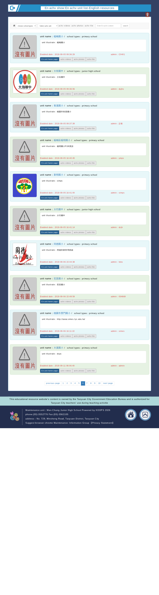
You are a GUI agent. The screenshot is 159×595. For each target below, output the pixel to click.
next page (108, 383)
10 (99, 383)
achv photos (77, 26)
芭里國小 (58, 278)
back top (145, 415)
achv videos (64, 26)
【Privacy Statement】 (102, 423)
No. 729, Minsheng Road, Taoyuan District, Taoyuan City (68, 418)
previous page (53, 383)
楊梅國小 (58, 36)
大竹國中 (58, 209)
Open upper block (147, 14)
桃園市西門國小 (62, 313)
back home (131, 415)
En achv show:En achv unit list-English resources (79, 7)
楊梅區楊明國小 (62, 140)
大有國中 (58, 71)
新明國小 (58, 175)
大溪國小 (58, 348)
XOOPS (100, 410)
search (125, 26)
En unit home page (49, 59)
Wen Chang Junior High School (64, 410)
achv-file (89, 26)
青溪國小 (58, 105)
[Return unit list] (14, 26)
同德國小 (58, 244)
